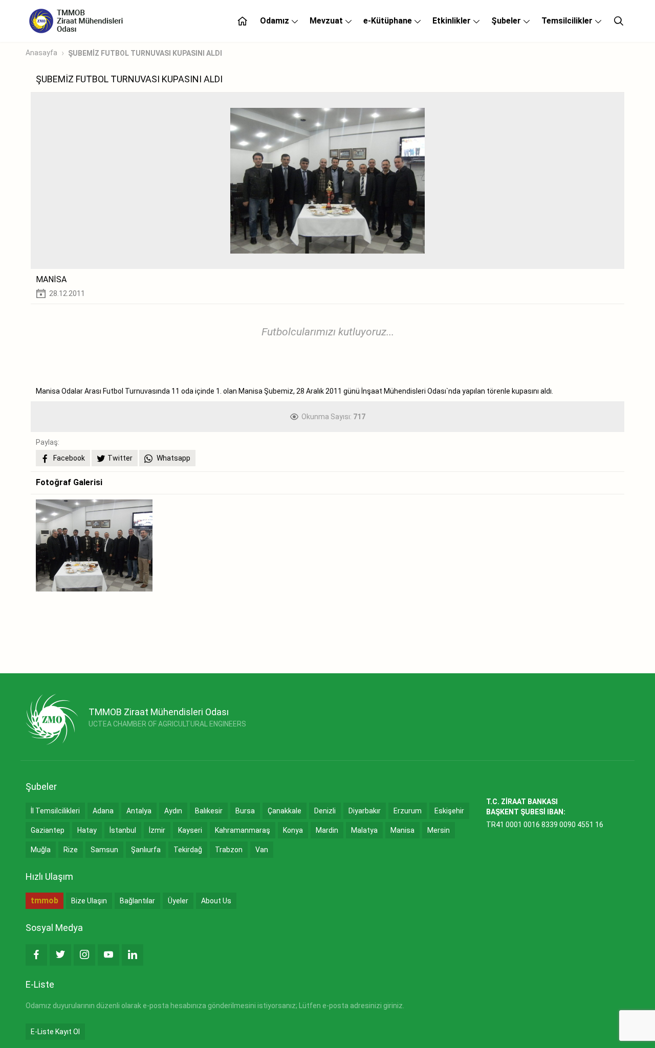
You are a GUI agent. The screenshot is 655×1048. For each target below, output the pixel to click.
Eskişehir (449, 811)
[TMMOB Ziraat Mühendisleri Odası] (52, 719)
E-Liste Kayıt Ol (55, 1032)
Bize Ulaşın (89, 901)
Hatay (87, 830)
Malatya (364, 830)
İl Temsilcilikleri (55, 811)
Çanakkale (284, 811)
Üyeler (178, 901)
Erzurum (408, 811)
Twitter (120, 458)
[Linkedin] (132, 955)
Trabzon (229, 850)
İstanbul (123, 830)
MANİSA (51, 279)
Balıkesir (209, 811)
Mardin (327, 830)
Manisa (402, 830)
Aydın (173, 811)
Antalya (138, 811)
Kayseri (190, 830)
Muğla (41, 850)
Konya (293, 830)
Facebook (68, 458)
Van (261, 850)
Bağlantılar (137, 901)
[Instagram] (84, 955)
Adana (103, 811)
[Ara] (618, 21)
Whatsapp (172, 458)
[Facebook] (36, 955)
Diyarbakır (364, 811)
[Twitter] (60, 955)
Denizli (325, 811)
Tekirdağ (187, 850)
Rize (70, 850)
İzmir (157, 830)
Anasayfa (41, 53)
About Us (216, 901)
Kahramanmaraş (242, 830)
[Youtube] (108, 955)
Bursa (245, 811)
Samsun (104, 850)
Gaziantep (47, 830)
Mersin (438, 830)
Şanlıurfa (146, 850)
